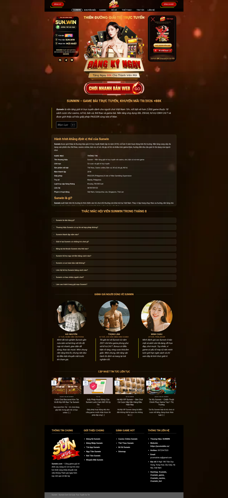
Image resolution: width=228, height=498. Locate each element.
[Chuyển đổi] (54, 220)
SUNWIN (166, 439)
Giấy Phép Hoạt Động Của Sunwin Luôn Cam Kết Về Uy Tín (98, 402)
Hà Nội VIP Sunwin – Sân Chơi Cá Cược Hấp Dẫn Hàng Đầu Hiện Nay (130, 402)
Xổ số (114, 10)
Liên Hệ (151, 10)
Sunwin (77, 10)
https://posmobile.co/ (159, 446)
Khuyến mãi (90, 10)
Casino (102, 10)
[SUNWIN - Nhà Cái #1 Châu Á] (114, 4)
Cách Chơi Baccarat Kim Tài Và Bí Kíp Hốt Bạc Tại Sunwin (66, 400)
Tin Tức (140, 10)
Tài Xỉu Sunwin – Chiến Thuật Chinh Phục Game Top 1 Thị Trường (161, 402)
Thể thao (127, 10)
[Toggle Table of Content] (71, 125)
